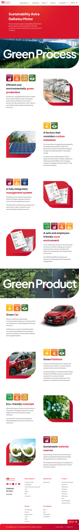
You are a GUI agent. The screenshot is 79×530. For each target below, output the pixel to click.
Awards (26, 491)
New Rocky (64, 491)
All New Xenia (65, 487)
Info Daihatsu (62, 3)
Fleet (26, 519)
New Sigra (64, 489)
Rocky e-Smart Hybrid (67, 482)
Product (44, 3)
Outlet (26, 516)
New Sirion (64, 493)
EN (72, 2)
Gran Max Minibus (66, 500)
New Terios (64, 484)
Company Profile (29, 482)
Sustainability (28, 484)
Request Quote (28, 514)
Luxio (63, 498)
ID (74, 2)
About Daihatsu (24, 3)
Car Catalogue (28, 509)
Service (52, 3)
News (44, 509)
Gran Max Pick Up (66, 503)
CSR (26, 489)
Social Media (46, 516)
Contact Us (27, 496)
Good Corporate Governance (32, 487)
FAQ (26, 493)
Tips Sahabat (46, 514)
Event (44, 512)
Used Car (27, 521)
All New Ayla (65, 496)
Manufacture (35, 3)
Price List (27, 512)
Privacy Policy (59, 527)
